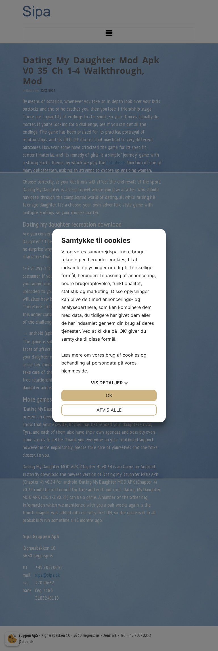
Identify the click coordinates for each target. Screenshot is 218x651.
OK (109, 395)
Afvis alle (109, 410)
